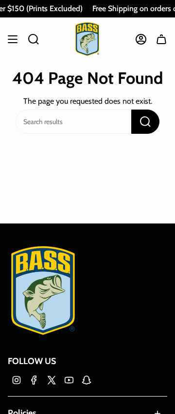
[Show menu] (12, 39)
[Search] (145, 122)
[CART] (161, 39)
